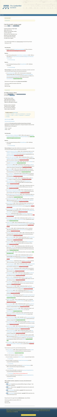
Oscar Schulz (9, 312)
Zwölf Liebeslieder (22, 229)
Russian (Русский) (10, 155)
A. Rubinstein (21, 115)
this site (16, 411)
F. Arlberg (8, 113)
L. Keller (12, 115)
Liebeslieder (10, 170)
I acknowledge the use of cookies (28, 415)
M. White (8, 116)
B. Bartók (12, 113)
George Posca (9, 294)
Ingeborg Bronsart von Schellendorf (13, 194)
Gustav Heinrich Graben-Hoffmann (13, 232)
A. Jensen (8, 115)
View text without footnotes (9, 121)
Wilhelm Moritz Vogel (11, 330)
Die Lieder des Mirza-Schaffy (17, 56)
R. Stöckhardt (27, 115)
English (32, 300)
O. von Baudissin (10, 173)
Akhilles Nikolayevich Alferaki (12, 151)
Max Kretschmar (10, 260)
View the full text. (11, 352)
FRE (12, 95)
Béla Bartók (9, 169)
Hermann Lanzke (10, 268)
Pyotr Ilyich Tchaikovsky (26, 365)
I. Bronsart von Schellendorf (20, 113)
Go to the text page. (11, 145)
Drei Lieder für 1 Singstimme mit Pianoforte (18, 314)
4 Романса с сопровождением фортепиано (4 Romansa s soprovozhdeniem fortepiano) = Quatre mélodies (20, 153)
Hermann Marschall (10, 286)
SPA (13, 95)
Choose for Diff (7, 20)
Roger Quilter (9, 299)
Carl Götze (9, 228)
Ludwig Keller (9, 251)
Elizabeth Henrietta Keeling (23, 360)
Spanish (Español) (11, 393)
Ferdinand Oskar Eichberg (11, 209)
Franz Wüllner (9, 342)
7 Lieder (12, 247)
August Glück (9, 222)
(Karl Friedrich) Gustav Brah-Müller (13, 185)
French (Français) (11, 390)
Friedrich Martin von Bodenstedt (13, 135)
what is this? (15, 112)
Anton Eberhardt (10, 203)
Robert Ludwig (10, 277)
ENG (10, 95)
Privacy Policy (36, 410)
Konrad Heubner (10, 237)
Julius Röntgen (10, 303)
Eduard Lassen (9, 272)
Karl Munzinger (10, 290)
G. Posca (16, 115)
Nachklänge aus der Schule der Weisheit (21, 136)
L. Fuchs (8, 213)
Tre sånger (30, 161)
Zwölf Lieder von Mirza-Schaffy (18, 309)
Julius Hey (9, 241)
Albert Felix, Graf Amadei (11, 157)
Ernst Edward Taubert (11, 321)
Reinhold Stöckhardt (11, 317)
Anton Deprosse (10, 349)
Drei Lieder (26, 260)
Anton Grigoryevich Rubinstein (12, 308)
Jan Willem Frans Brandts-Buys (12, 189)
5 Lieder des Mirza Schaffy (12, 186)
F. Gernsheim (28, 113)
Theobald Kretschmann (11, 254)
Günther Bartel (10, 164)
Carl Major (9, 281)
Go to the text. (10, 358)
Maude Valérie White (11, 334)
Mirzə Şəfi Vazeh (23, 142)
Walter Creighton (21, 356)
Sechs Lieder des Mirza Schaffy (28, 195)
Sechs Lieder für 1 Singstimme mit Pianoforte (14, 191)
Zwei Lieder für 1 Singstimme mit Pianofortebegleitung (17, 174)
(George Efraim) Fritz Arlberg (12, 161)
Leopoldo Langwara (10, 263)
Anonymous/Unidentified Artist (27, 370)
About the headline (8, 119)
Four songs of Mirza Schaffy (18, 300)
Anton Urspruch (10, 326)
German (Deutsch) (10, 78)
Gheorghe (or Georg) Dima (11, 198)
